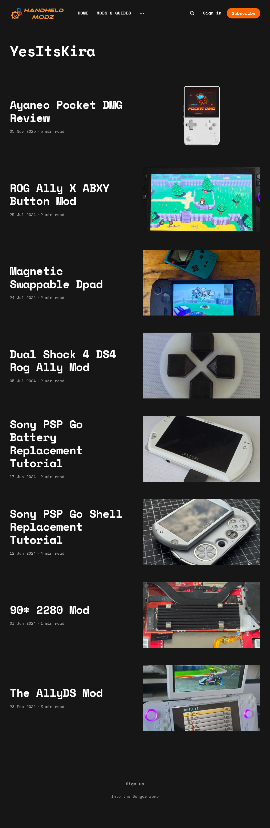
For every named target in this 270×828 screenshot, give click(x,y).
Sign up (135, 784)
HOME (83, 13)
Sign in (212, 13)
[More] (142, 13)
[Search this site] (192, 13)
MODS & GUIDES (114, 13)
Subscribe (243, 13)
